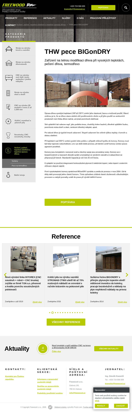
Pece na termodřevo (19, 166)
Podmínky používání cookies (50, 393)
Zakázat (120, 406)
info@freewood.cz (77, 393)
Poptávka (103, 8)
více (96, 401)
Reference (30, 18)
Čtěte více (56, 351)
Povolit (101, 406)
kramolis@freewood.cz (74, 9)
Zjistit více (37, 302)
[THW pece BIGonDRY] (87, 106)
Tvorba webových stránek (92, 407)
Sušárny (15, 161)
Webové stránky (61, 407)
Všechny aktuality (108, 349)
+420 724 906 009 (77, 6)
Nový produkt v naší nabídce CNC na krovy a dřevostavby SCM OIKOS (71, 346)
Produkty (11, 18)
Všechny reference (66, 322)
